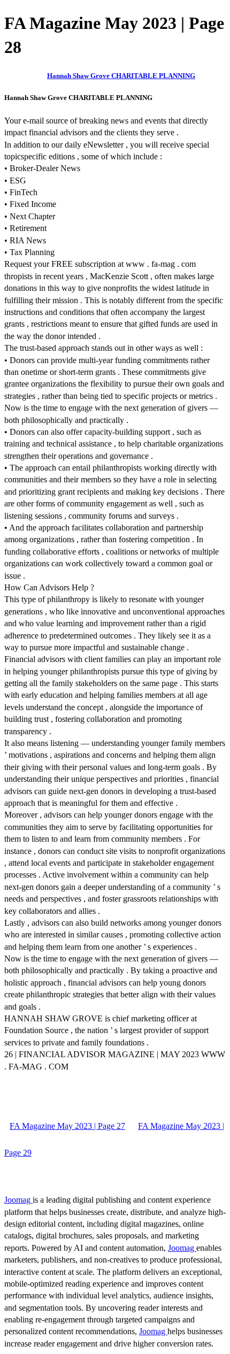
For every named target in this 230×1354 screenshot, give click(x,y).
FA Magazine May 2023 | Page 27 (67, 1125)
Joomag (18, 1199)
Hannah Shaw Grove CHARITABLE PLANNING (121, 76)
